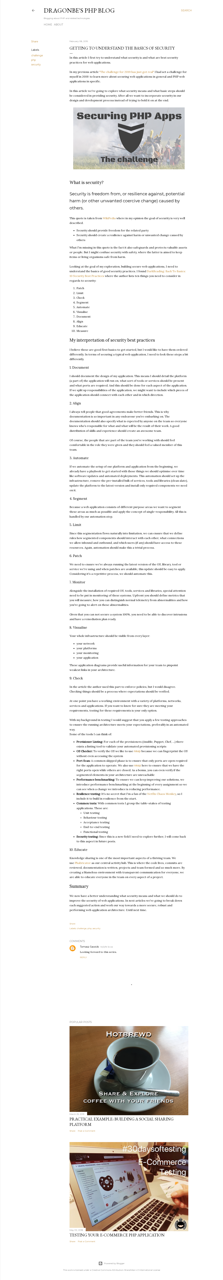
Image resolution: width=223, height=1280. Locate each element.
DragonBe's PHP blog (79, 10)
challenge (37, 55)
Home (48, 24)
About (58, 24)
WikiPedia (109, 218)
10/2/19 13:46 (106, 947)
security (36, 64)
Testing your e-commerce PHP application (117, 1235)
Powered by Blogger (114, 1263)
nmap (137, 751)
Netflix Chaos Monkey (161, 794)
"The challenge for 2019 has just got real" (126, 72)
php (33, 60)
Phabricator (83, 863)
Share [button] (34, 41)
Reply (83, 957)
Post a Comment (86, 1131)
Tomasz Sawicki (89, 946)
